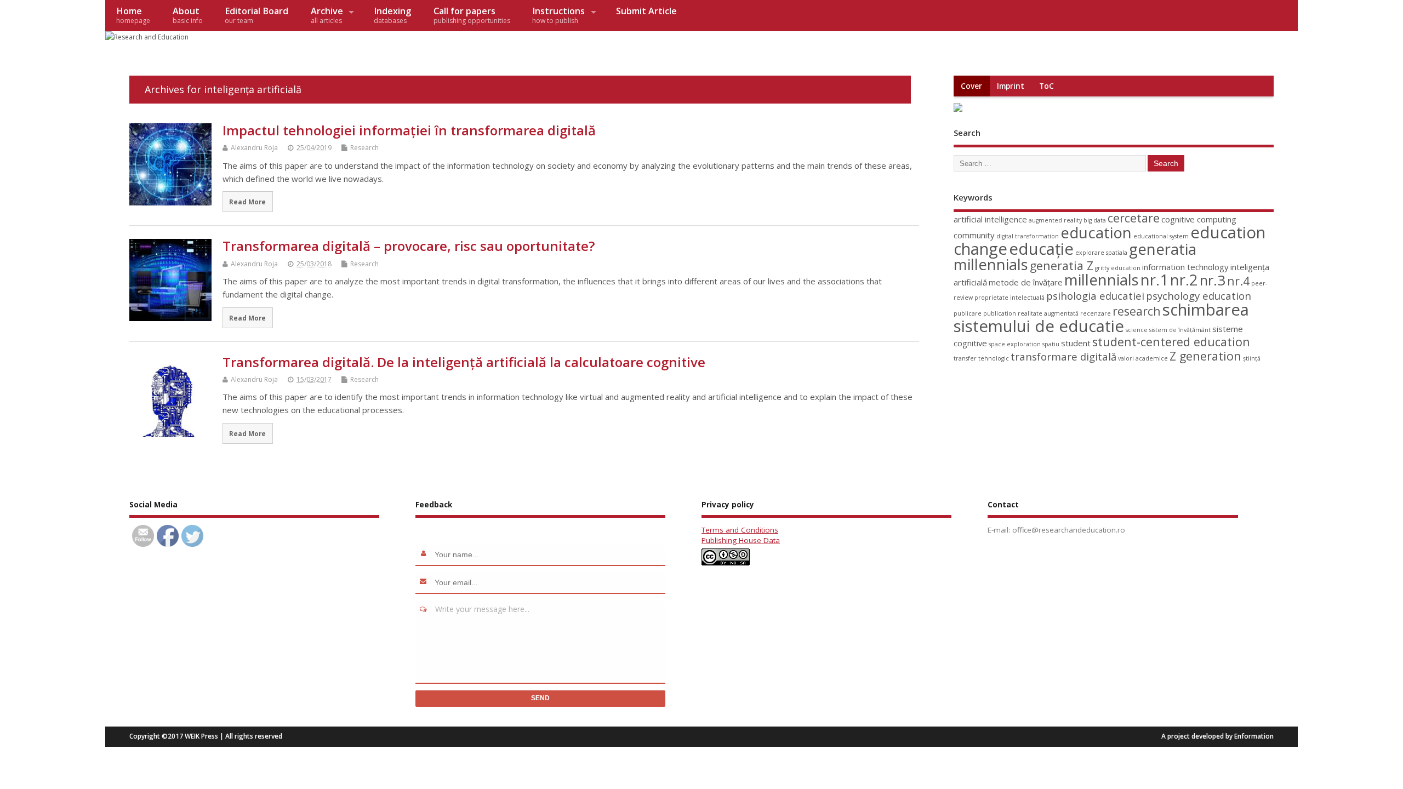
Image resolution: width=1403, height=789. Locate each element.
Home (133, 15)
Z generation (1205, 356)
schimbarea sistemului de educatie (1101, 317)
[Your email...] (425, 582)
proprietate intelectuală (1009, 297)
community (974, 235)
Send (540, 698)
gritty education (1117, 268)
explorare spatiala (1101, 252)
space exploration (1015, 344)
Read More (247, 201)
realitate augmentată (1048, 313)
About (188, 15)
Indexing (392, 15)
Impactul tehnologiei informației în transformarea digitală (409, 130)
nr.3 (1212, 280)
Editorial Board (256, 15)
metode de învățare (1026, 282)
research (1137, 311)
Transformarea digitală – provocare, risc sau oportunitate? (409, 246)
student (1076, 343)
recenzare (1095, 313)
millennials (1101, 280)
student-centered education (1171, 342)
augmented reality (1055, 220)
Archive (327, 15)
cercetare (1134, 218)
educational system (1161, 236)
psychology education (1198, 295)
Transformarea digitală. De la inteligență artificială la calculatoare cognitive (464, 362)
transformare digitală (1063, 356)
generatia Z (1061, 265)
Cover (971, 86)
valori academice (1143, 358)
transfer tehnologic (981, 358)
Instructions (558, 15)
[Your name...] (425, 554)
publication (999, 313)
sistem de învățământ (1180, 330)
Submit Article (646, 11)
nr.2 (1184, 280)
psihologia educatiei (1095, 295)
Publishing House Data (741, 540)
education (1096, 232)
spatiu (1050, 344)
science (1137, 330)
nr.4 (1238, 281)
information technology (1185, 266)
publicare (968, 313)
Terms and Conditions (740, 530)
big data (1094, 220)
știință (1252, 358)
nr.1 (1154, 280)
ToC (1046, 86)
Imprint (1010, 86)
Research (364, 147)
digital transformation (1027, 236)
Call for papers (472, 15)
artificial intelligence (990, 219)
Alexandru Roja (254, 147)
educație (1041, 249)
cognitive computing (1198, 219)
